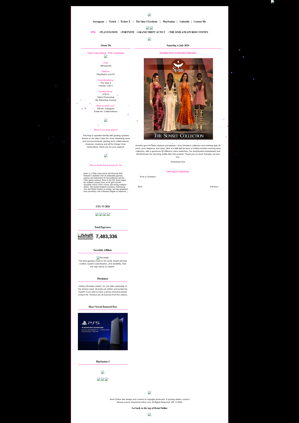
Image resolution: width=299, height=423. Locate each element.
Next (140, 187)
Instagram (98, 21)
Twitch (112, 21)
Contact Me (200, 21)
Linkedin (184, 21)
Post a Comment (148, 177)
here (183, 162)
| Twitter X (125, 21)
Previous (214, 187)
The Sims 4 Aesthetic (146, 21)
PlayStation (168, 21)
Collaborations (110, 111)
